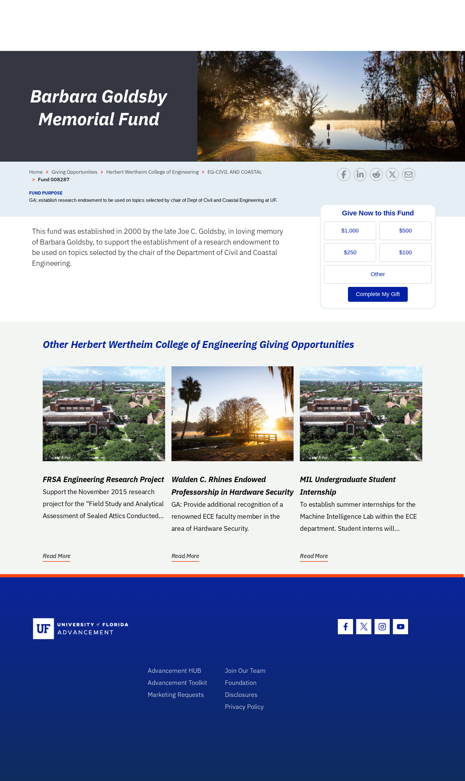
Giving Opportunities (74, 172)
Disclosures (241, 694)
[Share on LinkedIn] (362, 178)
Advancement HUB (174, 670)
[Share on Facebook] (345, 178)
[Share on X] (394, 178)
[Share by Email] (410, 178)
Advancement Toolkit (177, 682)
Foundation (241, 682)
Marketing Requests (176, 694)
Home (36, 172)
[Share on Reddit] (378, 178)
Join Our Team (245, 670)
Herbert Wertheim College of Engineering (152, 172)
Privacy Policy (244, 706)
